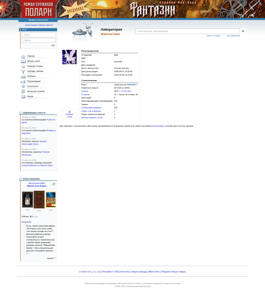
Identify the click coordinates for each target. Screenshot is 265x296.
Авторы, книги (33, 61)
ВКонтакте (154, 271)
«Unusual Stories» (30, 165)
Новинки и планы (35, 66)
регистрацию (158, 126)
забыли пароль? (45, 25)
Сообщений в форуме (91, 108)
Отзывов (85, 94)
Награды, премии (35, 71)
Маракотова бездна (36, 186)
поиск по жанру (214, 36)
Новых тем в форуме (91, 111)
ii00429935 (26, 222)
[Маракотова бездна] (39, 208)
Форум (30, 96)
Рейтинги (31, 76)
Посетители (32, 86)
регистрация (31, 25)
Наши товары (179, 271)
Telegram (165, 271)
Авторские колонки (36, 91)
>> (27, 253)
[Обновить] (54, 185)
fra (94, 271)
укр (98, 271)
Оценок (84, 91)
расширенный (233, 36)
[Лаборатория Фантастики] (83, 32)
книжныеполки (69, 115)
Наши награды (139, 271)
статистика (126, 91)
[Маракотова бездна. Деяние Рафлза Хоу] (27, 207)
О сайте (83, 271)
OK (51, 45)
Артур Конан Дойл (36, 183)
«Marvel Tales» (46, 165)
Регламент (107, 271)
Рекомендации (34, 81)
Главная (31, 56)
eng (90, 271)
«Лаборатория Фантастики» (138, 286)
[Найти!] (243, 31)
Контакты (125, 271)
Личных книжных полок (92, 117)
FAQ (117, 271)
